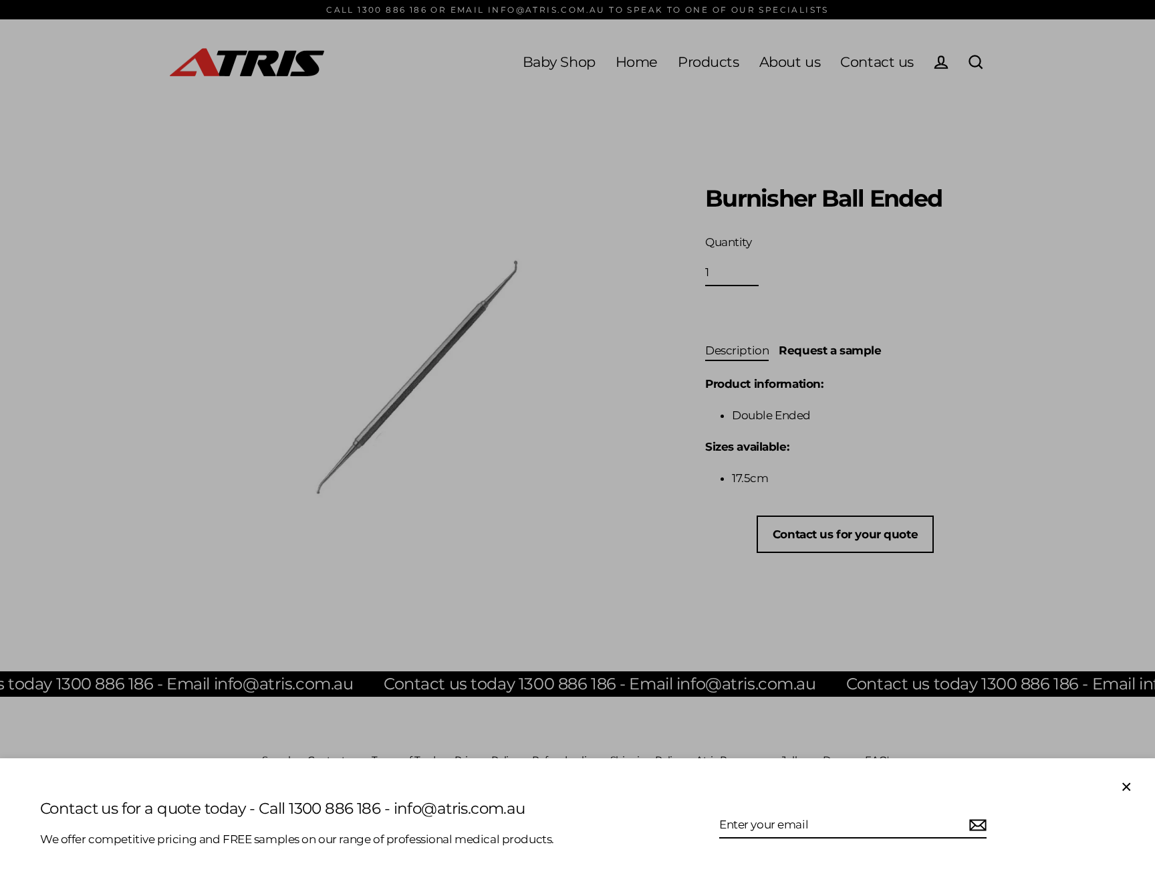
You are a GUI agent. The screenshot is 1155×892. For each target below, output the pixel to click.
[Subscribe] (976, 825)
